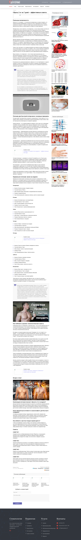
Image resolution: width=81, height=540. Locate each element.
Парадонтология (46, 531)
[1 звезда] (13, 468)
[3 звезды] (15, 468)
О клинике (29, 523)
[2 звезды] (14, 468)
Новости (42, 6)
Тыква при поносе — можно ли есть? (16, 485)
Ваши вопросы (28, 6)
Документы (29, 525)
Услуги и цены (21, 6)
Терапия (44, 523)
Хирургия (45, 536)
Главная (10, 6)
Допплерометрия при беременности (59, 83)
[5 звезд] (17, 468)
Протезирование (46, 533)
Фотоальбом (36, 6)
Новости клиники (30, 533)
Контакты (47, 6)
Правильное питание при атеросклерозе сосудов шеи (35, 485)
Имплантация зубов (47, 525)
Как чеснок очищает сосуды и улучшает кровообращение (25, 485)
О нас (15, 6)
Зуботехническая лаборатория (49, 528)
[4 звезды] (16, 468)
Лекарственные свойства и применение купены (45, 485)
